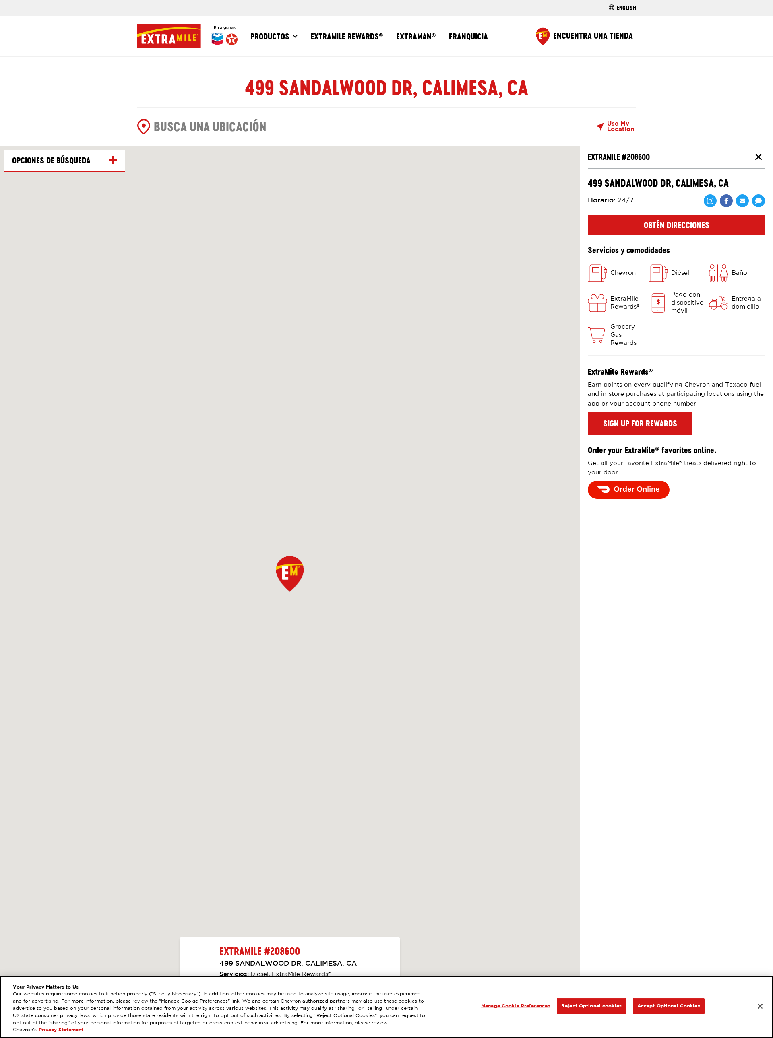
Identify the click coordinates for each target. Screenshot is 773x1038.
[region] (386, 1007)
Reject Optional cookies (591, 1006)
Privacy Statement (61, 1030)
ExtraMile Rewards (346, 36)
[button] (290, 574)
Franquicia (468, 36)
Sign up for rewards (640, 423)
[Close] (760, 1006)
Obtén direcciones (676, 225)
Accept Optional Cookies (668, 1006)
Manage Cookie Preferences (515, 1006)
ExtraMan (416, 36)
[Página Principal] (187, 36)
